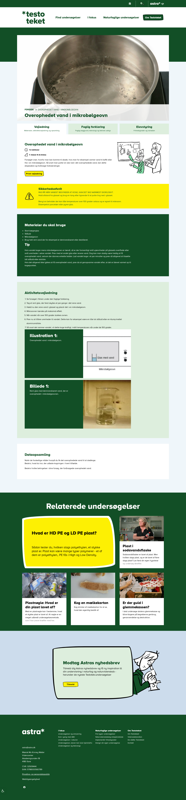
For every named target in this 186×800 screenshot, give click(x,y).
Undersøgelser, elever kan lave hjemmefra (75, 743)
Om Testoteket (153, 17)
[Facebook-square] (130, 4)
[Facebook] (24, 787)
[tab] (41, 129)
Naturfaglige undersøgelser (121, 18)
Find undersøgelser (68, 18)
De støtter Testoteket (136, 740)
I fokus (92, 18)
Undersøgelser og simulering (69, 734)
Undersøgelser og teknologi (69, 746)
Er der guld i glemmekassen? (136, 604)
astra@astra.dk (28, 747)
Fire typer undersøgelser (105, 734)
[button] (3, 791)
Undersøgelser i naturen (68, 740)
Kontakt (131, 743)
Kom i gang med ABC (66, 737)
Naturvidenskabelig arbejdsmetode (109, 737)
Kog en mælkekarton (91, 602)
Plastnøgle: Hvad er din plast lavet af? (41, 604)
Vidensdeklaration (135, 737)
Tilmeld (71, 684)
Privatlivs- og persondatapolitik (36, 774)
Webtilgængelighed (31, 779)
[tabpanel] (93, 309)
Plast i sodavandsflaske (137, 548)
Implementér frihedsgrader (106, 740)
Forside (29, 109)
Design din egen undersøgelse (107, 743)
